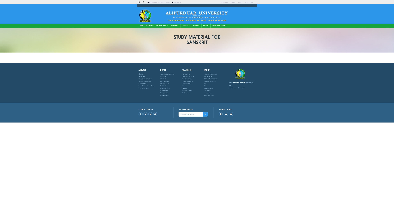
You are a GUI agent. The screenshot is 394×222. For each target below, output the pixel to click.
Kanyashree (207, 90)
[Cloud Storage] (231, 114)
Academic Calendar (187, 81)
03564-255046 (177, 2)
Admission (185, 26)
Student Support (208, 88)
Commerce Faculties (188, 76)
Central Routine (186, 83)
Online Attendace (209, 95)
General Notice (164, 81)
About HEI (149, 26)
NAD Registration (209, 76)
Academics (174, 26)
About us (141, 74)
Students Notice (164, 83)
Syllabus (184, 88)
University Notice (165, 88)
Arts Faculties (186, 74)
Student (205, 26)
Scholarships (207, 93)
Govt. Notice (163, 86)
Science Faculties (187, 79)
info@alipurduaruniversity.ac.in (159, 2)
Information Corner (219, 26)
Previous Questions (187, 90)
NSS (205, 83)
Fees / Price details (144, 88)
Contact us (224, 2)
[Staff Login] (226, 114)
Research (196, 26)
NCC (205, 86)
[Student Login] (221, 114)
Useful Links (249, 2)
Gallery (232, 2)
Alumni (240, 2)
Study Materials (186, 93)
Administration (161, 26)
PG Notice (163, 79)
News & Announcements (167, 74)
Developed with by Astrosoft (237, 88)
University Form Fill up (210, 81)
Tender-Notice (164, 93)
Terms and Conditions (145, 81)
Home (141, 26)
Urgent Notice (164, 90)
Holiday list (185, 86)
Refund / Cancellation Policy (147, 86)
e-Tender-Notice (164, 95)
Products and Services (145, 79)
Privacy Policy (142, 83)
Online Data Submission (210, 79)
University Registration (210, 74)
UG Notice (163, 76)
